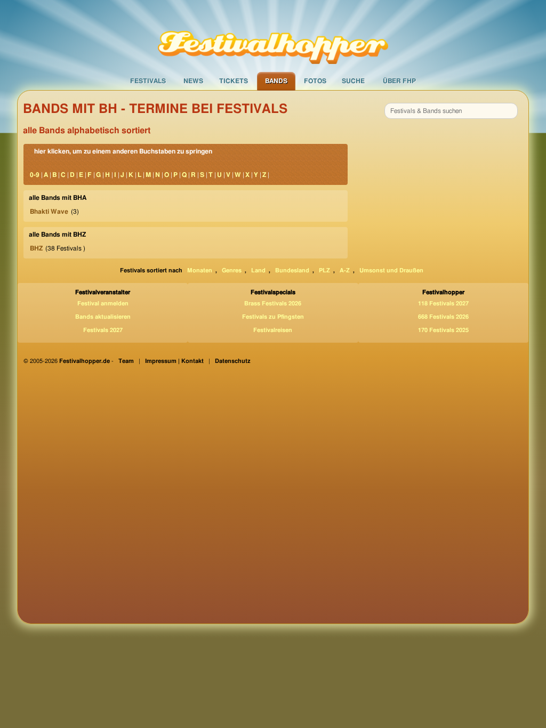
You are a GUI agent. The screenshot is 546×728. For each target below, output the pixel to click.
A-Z (345, 270)
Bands (276, 81)
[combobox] (451, 111)
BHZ (36, 248)
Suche (353, 81)
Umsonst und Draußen (391, 270)
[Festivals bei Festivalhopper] (273, 36)
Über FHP (399, 81)
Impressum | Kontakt (174, 361)
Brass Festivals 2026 (272, 303)
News (193, 81)
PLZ (324, 270)
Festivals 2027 (103, 330)
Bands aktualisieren (103, 317)
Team (126, 361)
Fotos (315, 81)
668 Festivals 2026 (443, 317)
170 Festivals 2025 (443, 330)
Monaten (199, 270)
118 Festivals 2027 (443, 303)
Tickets (233, 81)
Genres (232, 270)
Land (258, 270)
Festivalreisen (272, 330)
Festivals (148, 81)
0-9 (34, 175)
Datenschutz (233, 361)
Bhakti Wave (49, 211)
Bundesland (292, 270)
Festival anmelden (103, 303)
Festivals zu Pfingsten (273, 317)
